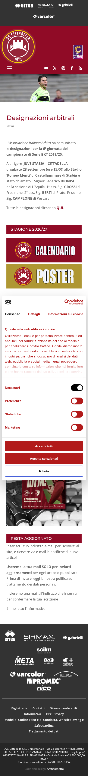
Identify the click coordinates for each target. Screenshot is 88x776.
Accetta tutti (44, 446)
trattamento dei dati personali (30, 584)
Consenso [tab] (12, 314)
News (10, 126)
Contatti (38, 708)
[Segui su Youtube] (46, 68)
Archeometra (55, 769)
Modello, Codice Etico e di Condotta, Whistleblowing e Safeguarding (44, 723)
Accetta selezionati (44, 458)
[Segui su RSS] (80, 68)
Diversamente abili (63, 708)
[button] (44, 88)
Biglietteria (19, 708)
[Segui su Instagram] (63, 68)
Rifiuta (44, 471)
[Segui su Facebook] (71, 68)
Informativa (33, 714)
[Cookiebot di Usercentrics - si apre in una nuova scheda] (64, 302)
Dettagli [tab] (34, 314)
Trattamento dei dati (44, 731)
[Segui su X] (54, 68)
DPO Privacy (55, 714)
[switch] (77, 400)
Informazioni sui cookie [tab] (65, 314)
